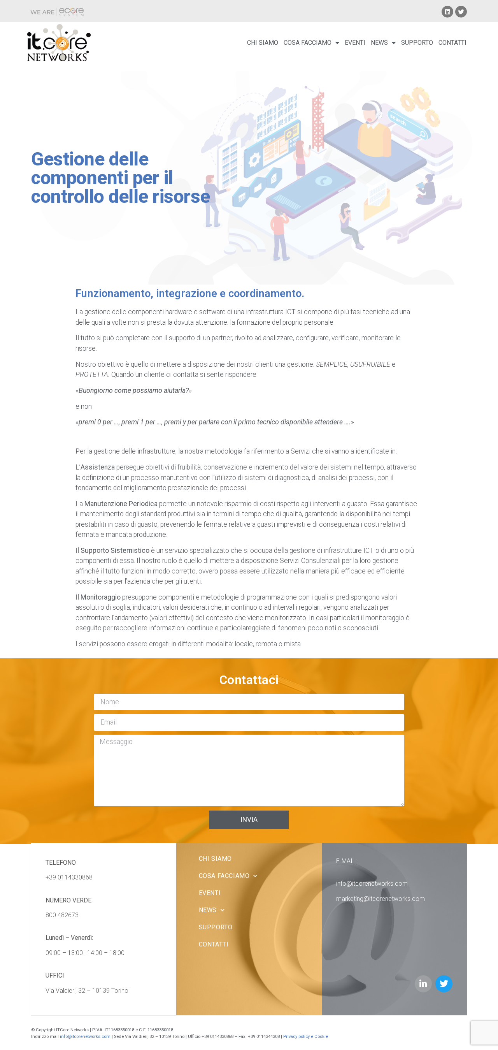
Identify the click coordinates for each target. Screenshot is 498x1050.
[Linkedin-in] (423, 983)
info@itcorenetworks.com (372, 883)
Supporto (417, 42)
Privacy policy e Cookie (306, 1036)
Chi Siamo (262, 42)
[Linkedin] (447, 12)
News (379, 42)
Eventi (355, 42)
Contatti (452, 42)
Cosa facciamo (307, 42)
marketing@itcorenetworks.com (380, 898)
